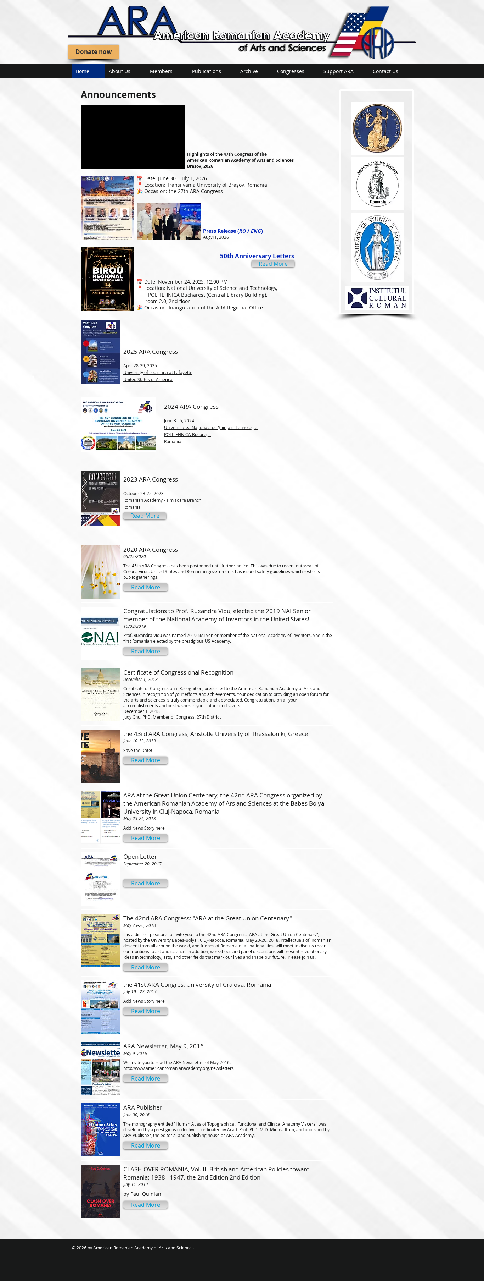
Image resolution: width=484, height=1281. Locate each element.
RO (242, 230)
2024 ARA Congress (211, 423)
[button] (145, 587)
